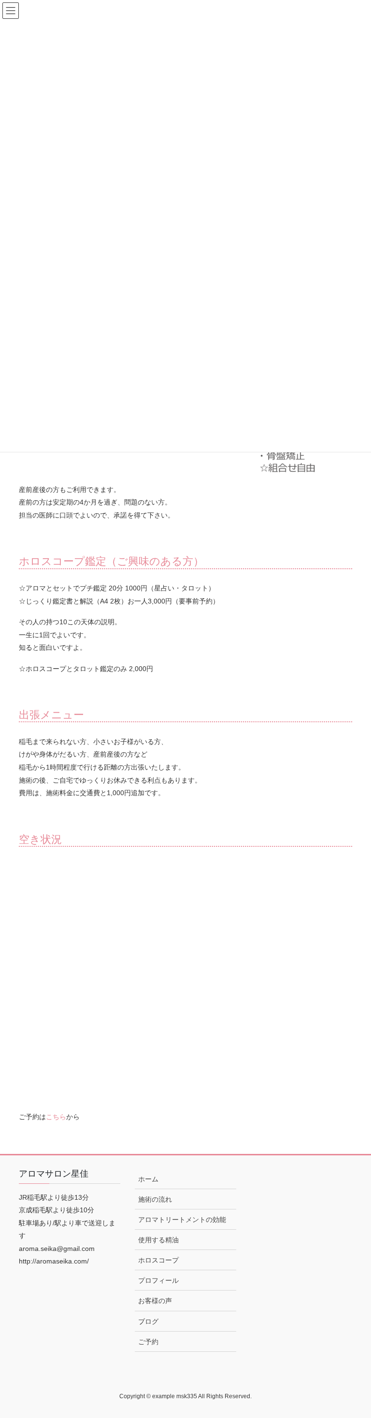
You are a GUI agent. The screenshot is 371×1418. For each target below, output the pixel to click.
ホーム (148, 1179)
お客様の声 (155, 1301)
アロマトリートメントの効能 (182, 1219)
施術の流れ (155, 1199)
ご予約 (148, 1342)
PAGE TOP (353, 1367)
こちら (56, 1117)
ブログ (148, 1321)
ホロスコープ (158, 1260)
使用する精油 (158, 1240)
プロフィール (158, 1280)
